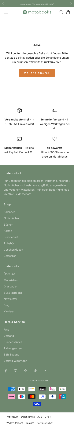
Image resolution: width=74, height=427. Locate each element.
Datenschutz (28, 416)
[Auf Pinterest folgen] (25, 371)
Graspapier (10, 286)
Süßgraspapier (13, 292)
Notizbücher (11, 218)
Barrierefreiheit (45, 423)
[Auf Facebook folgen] (6, 371)
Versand (9, 335)
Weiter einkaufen (37, 72)
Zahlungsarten (13, 348)
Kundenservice (13, 342)
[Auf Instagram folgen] (15, 371)
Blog (6, 305)
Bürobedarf (11, 237)
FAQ (6, 329)
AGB (39, 416)
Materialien (10, 280)
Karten (8, 230)
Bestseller (10, 255)
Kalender (9, 212)
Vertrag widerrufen (15, 360)
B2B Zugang (11, 354)
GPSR (48, 416)
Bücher (8, 224)
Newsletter (10, 298)
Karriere (8, 311)
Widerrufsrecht (14, 423)
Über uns (9, 274)
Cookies (29, 423)
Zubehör (9, 243)
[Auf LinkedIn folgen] (45, 371)
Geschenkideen (13, 249)
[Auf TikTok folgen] (35, 371)
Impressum (12, 416)
